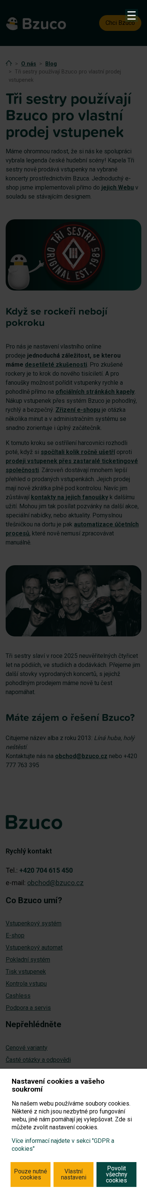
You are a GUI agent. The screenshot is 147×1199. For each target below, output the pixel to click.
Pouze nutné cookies (30, 1174)
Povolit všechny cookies (116, 1174)
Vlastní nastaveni (73, 1174)
